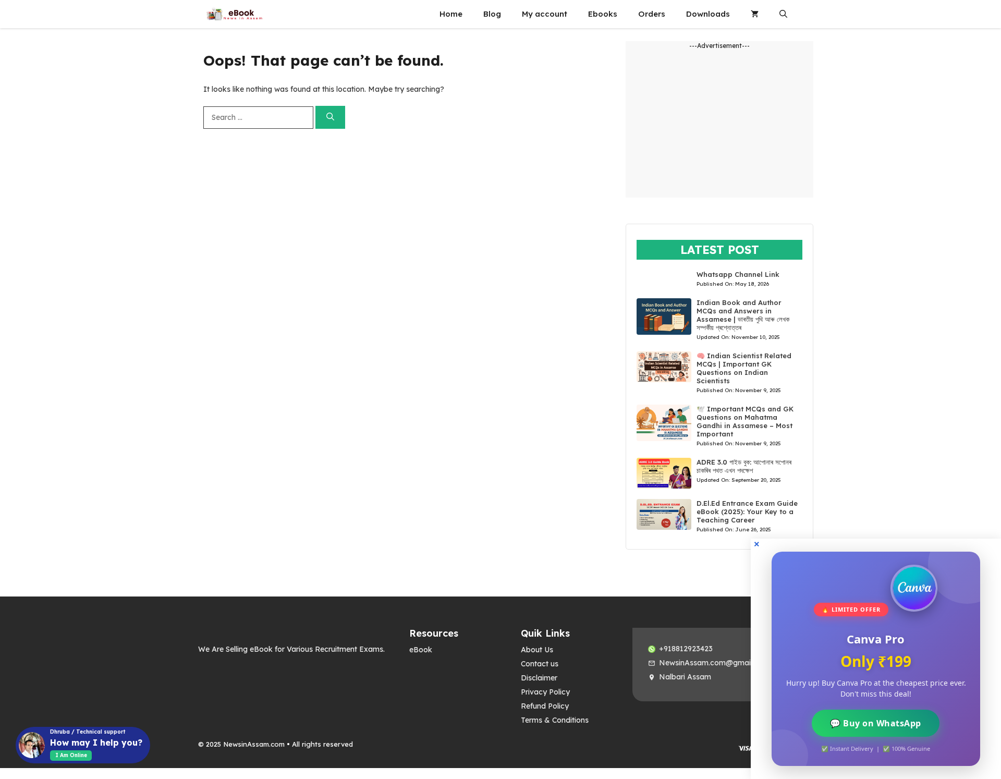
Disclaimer (539, 678)
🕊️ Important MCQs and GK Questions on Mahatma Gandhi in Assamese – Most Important (745, 421)
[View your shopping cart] (754, 14)
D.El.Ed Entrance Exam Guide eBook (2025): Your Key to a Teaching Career (747, 511)
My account (544, 14)
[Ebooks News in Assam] (234, 14)
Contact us (539, 663)
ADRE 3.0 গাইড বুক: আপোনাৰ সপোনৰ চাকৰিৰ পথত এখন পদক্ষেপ (744, 466)
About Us (537, 649)
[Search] (330, 117)
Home (451, 14)
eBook (420, 649)
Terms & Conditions (555, 720)
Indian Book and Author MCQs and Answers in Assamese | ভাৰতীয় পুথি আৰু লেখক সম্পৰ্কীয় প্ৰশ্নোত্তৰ (743, 315)
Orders (651, 14)
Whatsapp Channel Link (738, 274)
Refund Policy (545, 706)
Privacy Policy (545, 692)
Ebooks (602, 14)
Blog (492, 14)
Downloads (708, 14)
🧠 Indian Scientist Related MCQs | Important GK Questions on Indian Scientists (744, 368)
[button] (783, 14)
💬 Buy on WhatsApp (876, 723)
